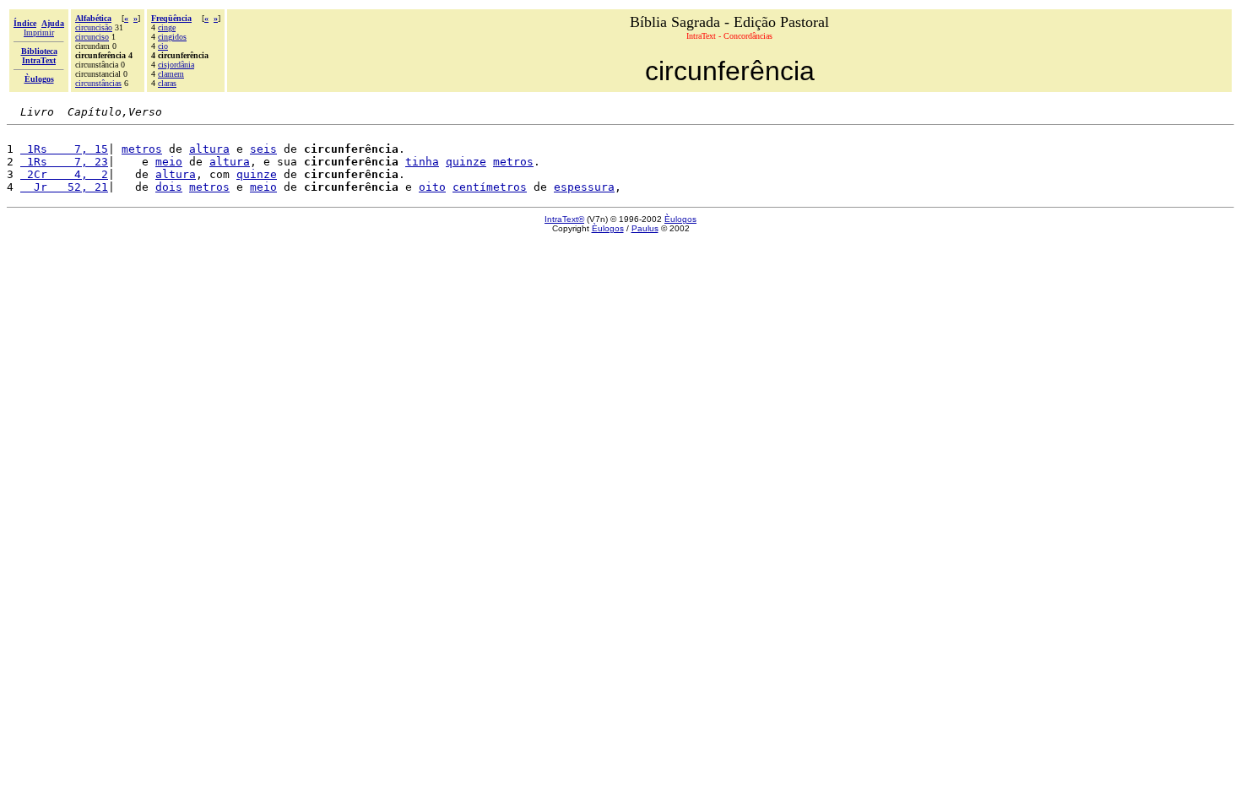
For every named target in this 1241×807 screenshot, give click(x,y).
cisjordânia (176, 64)
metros (142, 149)
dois (168, 187)
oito (432, 187)
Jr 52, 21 (64, 187)
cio (163, 46)
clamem (171, 74)
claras (167, 83)
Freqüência (171, 18)
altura (209, 149)
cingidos (172, 36)
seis (263, 149)
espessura (584, 187)
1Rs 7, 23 (64, 161)
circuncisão (93, 27)
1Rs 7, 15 (64, 149)
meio (168, 161)
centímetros (490, 187)
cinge (167, 27)
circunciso (92, 36)
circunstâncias (98, 83)
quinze (466, 161)
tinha (422, 161)
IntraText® (564, 219)
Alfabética (93, 18)
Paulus (644, 228)
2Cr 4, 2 (64, 174)
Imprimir (39, 32)
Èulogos (680, 219)
